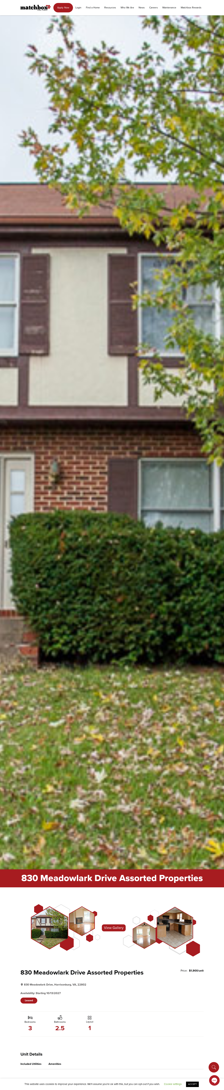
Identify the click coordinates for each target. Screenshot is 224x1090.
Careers (153, 7)
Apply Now (63, 7)
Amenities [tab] (54, 1064)
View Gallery (114, 928)
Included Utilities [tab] (30, 1064)
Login (78, 7)
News (142, 7)
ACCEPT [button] (192, 1084)
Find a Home (93, 7)
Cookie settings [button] (173, 1084)
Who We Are (127, 7)
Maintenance (169, 7)
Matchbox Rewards (191, 7)
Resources (110, 7)
